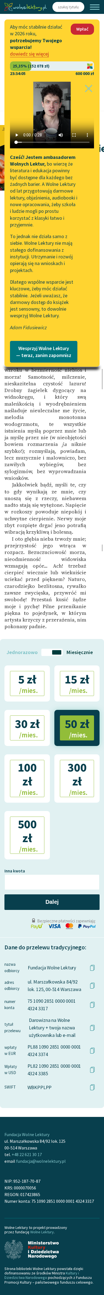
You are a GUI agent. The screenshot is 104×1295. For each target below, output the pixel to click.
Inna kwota (14, 871)
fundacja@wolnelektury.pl (41, 1161)
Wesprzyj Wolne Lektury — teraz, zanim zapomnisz (43, 351)
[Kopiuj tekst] (92, 968)
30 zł (27, 727)
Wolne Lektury (42, 1231)
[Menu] (95, 7)
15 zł (77, 683)
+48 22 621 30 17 (27, 1154)
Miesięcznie (79, 652)
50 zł (77, 727)
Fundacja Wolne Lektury (26, 1134)
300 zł (77, 778)
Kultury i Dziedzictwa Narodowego (41, 1275)
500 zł (28, 835)
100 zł (28, 778)
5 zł (28, 683)
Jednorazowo (22, 652)
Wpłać (82, 29)
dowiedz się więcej (29, 54)
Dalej (52, 902)
